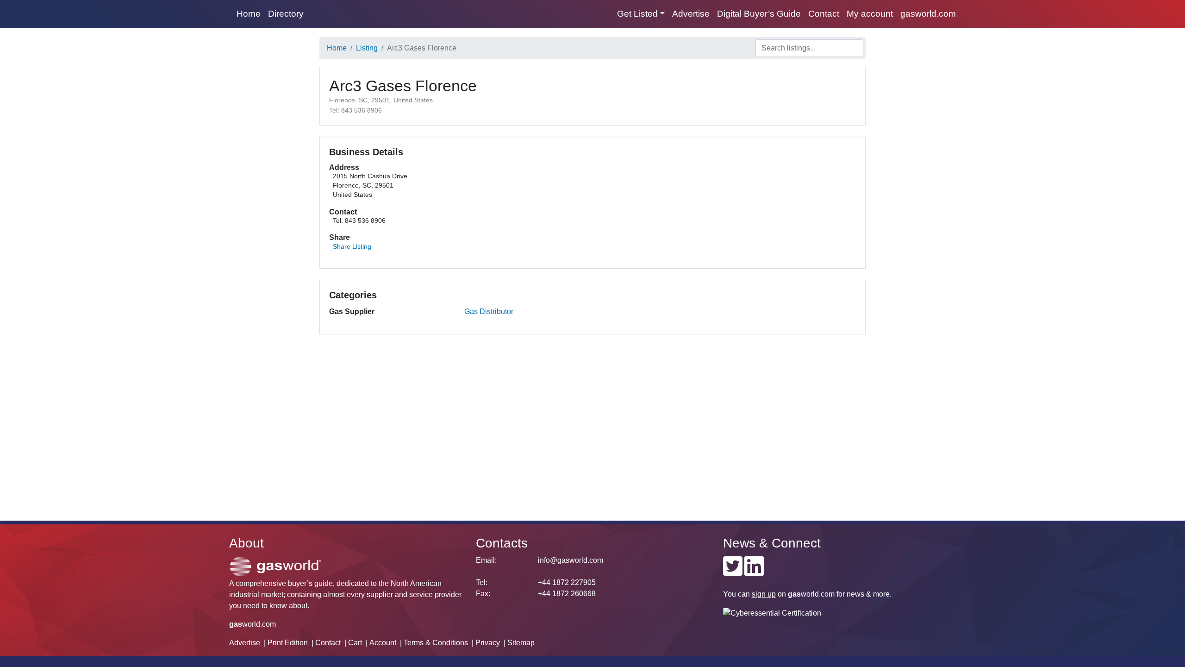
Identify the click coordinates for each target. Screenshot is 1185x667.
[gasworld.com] (275, 566)
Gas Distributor (488, 311)
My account (870, 14)
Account (382, 643)
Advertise (691, 14)
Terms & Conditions (436, 643)
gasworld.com (928, 14)
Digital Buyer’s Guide (759, 14)
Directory (286, 14)
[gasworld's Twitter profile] (732, 572)
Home (249, 14)
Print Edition (288, 643)
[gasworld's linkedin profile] (754, 572)
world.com (252, 624)
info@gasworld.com (570, 560)
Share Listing (352, 246)
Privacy (487, 643)
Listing (367, 48)
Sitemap (521, 643)
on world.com (793, 594)
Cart (355, 643)
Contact (823, 14)
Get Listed (637, 14)
